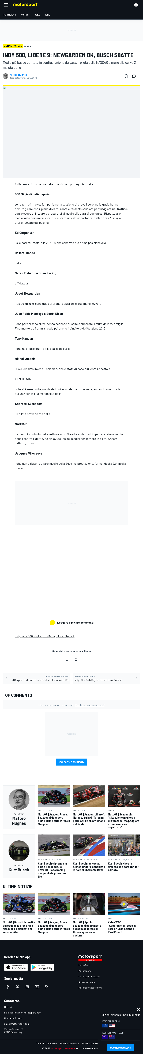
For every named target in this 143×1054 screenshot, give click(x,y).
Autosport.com (86, 981)
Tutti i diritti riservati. (88, 1048)
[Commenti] (135, 76)
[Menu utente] (136, 4)
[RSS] (46, 986)
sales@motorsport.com (16, 1023)
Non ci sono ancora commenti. (71, 705)
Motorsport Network (63, 1048)
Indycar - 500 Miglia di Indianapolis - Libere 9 (44, 636)
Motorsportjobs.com (89, 976)
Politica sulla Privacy (93, 1043)
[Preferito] (126, 76)
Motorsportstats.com (90, 987)
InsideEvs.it (84, 965)
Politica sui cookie (69, 1043)
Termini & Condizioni (46, 1043)
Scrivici (8, 1006)
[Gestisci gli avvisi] (76, 659)
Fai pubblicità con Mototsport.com (22, 1012)
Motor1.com (84, 970)
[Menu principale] (6, 5)
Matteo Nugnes (18, 75)
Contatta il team (13, 1018)
